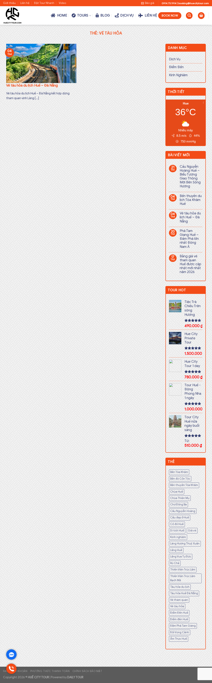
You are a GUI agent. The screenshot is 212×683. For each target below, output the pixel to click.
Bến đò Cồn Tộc (180, 478)
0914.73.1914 (169, 3)
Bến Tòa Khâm (179, 472)
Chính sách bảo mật (87, 671)
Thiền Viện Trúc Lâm (182, 569)
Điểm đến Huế (179, 619)
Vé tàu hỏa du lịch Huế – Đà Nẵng (190, 217)
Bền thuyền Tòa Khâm (184, 485)
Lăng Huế (176, 550)
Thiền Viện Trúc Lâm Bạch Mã (182, 578)
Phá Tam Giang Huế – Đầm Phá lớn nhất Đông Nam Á (189, 239)
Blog (104, 15)
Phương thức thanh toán (50, 671)
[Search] (189, 15)
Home (61, 15)
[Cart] (201, 15)
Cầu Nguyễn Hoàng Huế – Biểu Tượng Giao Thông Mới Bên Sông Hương (190, 177)
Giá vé (192, 530)
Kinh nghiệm (178, 537)
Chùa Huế (176, 491)
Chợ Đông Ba (178, 504)
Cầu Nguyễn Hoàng (182, 511)
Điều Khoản (19, 671)
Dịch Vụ (174, 59)
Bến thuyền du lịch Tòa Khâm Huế (191, 200)
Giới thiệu (9, 3)
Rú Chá (174, 563)
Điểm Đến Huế (179, 612)
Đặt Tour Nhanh (44, 3)
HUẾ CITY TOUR (38, 677)
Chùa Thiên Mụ (179, 498)
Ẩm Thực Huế (178, 638)
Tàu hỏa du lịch (179, 587)
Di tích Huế (177, 530)
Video (62, 3)
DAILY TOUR (75, 677)
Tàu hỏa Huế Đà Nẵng (184, 593)
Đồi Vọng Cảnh (179, 632)
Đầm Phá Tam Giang (183, 625)
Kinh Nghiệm (178, 75)
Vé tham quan (179, 600)
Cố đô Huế (177, 524)
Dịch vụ (126, 15)
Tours (82, 15)
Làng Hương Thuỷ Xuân (185, 543)
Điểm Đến (176, 67)
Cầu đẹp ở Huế (179, 517)
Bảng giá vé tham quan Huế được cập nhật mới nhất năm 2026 (190, 264)
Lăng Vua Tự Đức (180, 556)
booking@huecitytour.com (193, 3)
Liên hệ (24, 3)
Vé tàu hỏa (177, 606)
